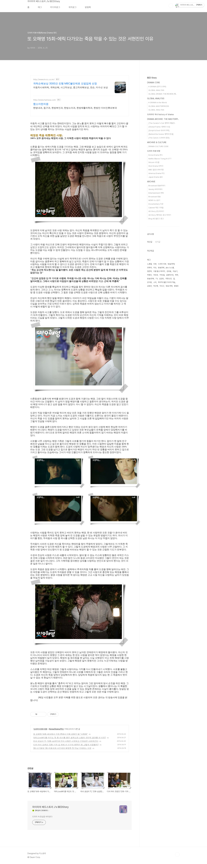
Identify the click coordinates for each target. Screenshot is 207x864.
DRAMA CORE (153, 82)
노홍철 (149, 264)
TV (156, 279)
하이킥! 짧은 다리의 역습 (166, 282)
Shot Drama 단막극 (155, 166)
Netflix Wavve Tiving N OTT (160, 159)
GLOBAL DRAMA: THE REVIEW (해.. (162, 94)
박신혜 (155, 286)
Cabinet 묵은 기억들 (155, 208)
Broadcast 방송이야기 (156, 186)
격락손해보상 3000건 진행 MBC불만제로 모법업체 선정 (65, 83)
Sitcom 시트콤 (153, 162)
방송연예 (161, 268)
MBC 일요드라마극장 (156, 170)
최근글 (149, 242)
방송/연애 (171, 264)
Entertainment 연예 (155, 193)
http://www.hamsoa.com (44, 100)
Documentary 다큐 (155, 204)
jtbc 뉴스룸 (170, 268)
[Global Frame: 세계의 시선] (159, 127)
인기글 (157, 242)
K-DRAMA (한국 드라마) (157, 87)
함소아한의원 (40, 103)
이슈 (154, 268)
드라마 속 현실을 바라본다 (42, 816)
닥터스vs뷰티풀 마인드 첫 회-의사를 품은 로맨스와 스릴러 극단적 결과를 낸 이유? (69, 737)
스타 (154, 282)
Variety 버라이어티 (155, 189)
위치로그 (72, 7)
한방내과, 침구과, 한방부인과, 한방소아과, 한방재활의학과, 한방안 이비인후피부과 (75, 107)
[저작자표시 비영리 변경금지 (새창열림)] (62, 714)
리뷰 (154, 264)
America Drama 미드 (156, 173)
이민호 (155, 275)
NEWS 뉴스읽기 (154, 200)
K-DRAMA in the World (157, 102)
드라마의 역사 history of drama (160, 114)
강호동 (169, 271)
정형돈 (176, 286)
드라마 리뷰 (162, 264)
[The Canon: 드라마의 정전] (158, 138)
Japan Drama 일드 (155, 177)
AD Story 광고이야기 (156, 211)
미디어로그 (55, 7)
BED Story (152, 78)
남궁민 (161, 279)
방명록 (88, 7)
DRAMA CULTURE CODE (158, 146)
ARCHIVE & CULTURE (156, 142)
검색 (171, 6)
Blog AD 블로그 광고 (156, 219)
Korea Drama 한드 (56, 729)
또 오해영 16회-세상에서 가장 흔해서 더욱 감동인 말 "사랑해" (60, 734)
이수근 (162, 286)
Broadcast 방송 (154, 197)
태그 (40, 7)
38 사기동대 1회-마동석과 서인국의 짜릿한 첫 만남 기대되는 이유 (62, 748)
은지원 (149, 282)
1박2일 (162, 275)
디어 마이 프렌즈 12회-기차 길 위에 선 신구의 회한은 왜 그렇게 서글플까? (66, 744)
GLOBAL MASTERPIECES (158, 106)
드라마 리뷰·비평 (40, 729)
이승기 (175, 271)
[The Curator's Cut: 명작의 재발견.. (161, 123)
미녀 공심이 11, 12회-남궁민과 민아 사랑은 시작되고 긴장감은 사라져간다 (65, 741)
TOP (177, 854)
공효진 (149, 286)
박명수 (149, 275)
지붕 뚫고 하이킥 (159, 271)
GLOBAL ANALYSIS (156, 90)
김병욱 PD (169, 275)
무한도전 (168, 279)
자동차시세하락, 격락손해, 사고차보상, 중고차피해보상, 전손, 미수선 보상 (70, 87)
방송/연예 (150, 279)
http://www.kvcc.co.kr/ (43, 79)
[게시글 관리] (43, 714)
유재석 (149, 268)
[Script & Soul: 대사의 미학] (158, 130)
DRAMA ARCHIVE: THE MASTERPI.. (163, 119)
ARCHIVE (151, 181)
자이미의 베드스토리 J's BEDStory (43, 1)
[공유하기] (40, 714)
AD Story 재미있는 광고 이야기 (159, 215)
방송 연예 (169, 286)
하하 (176, 275)
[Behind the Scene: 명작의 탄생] (160, 134)
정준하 (149, 271)
